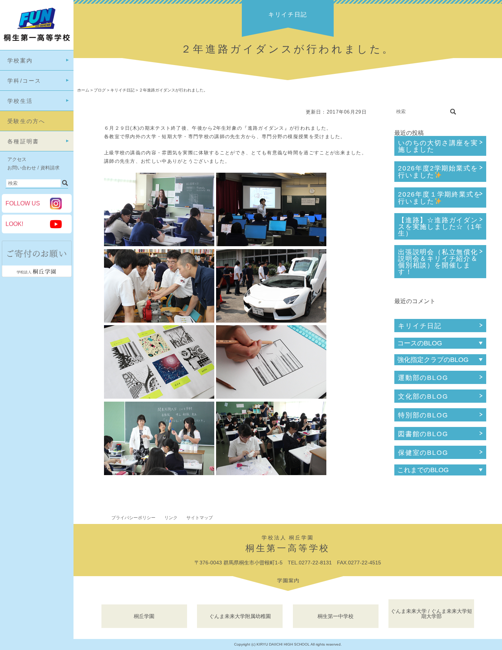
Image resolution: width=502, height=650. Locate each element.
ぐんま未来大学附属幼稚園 (240, 616)
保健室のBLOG (423, 452)
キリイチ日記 (420, 326)
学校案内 (20, 60)
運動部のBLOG (423, 377)
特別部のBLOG (423, 415)
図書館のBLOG (423, 434)
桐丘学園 (144, 616)
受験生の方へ (26, 121)
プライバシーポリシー (133, 518)
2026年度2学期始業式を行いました (438, 172)
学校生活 (20, 101)
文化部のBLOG (423, 396)
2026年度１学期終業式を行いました (439, 198)
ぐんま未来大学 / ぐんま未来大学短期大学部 (431, 613)
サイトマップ (199, 518)
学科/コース (24, 81)
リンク (171, 518)
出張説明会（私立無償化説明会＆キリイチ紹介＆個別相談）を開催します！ (438, 262)
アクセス (16, 159)
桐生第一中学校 (336, 616)
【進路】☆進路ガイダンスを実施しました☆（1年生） (440, 226)
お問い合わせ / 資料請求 (33, 167)
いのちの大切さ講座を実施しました (438, 146)
